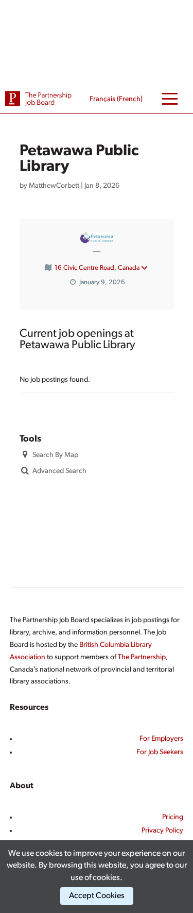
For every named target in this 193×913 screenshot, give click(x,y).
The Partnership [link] (142, 657)
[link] (38, 98)
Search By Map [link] (55, 455)
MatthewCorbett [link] (54, 186)
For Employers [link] (161, 739)
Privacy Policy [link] (162, 831)
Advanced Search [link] (59, 471)
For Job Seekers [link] (159, 752)
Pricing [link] (172, 817)
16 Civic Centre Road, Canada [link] (97, 268)
